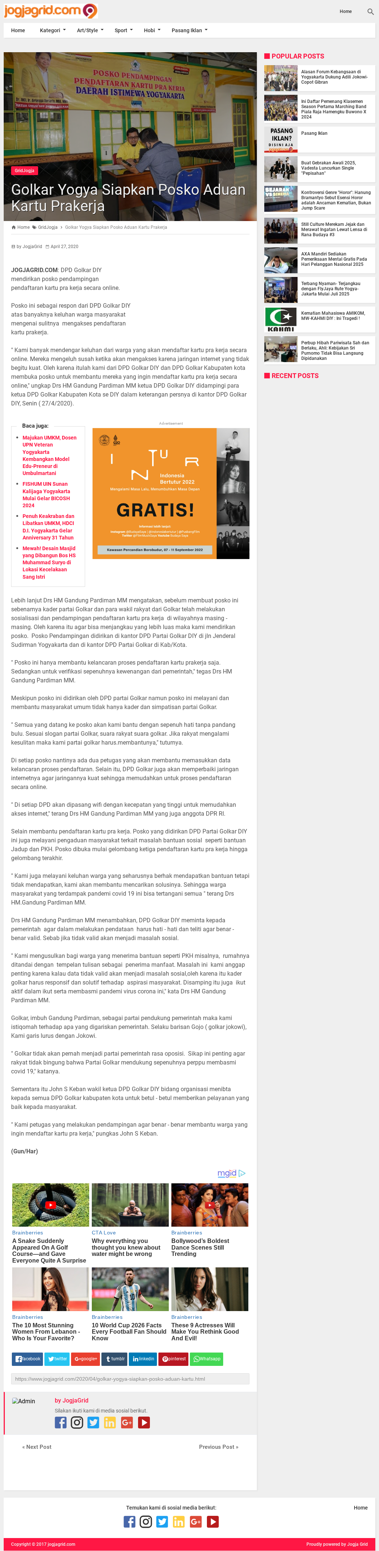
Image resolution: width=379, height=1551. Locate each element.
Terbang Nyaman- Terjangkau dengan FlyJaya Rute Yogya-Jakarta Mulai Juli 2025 (330, 289)
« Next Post (36, 1447)
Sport (121, 30)
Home (346, 11)
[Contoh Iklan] (171, 557)
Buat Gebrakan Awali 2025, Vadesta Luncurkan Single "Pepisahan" (328, 168)
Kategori (50, 30)
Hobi (149, 30)
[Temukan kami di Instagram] (77, 1422)
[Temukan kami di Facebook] (60, 1422)
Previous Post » (218, 1447)
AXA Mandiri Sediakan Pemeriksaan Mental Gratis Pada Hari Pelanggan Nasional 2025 (334, 259)
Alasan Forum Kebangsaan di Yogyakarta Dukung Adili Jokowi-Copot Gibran (334, 77)
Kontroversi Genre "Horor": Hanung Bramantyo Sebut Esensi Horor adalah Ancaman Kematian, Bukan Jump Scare (336, 200)
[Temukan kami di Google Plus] (127, 1422)
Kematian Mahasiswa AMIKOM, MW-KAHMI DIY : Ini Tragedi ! (333, 316)
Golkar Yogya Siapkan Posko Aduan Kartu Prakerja (128, 198)
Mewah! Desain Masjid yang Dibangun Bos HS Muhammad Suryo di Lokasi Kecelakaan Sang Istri (49, 562)
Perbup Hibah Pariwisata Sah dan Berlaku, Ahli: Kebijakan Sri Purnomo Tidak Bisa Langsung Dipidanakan (335, 350)
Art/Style (87, 30)
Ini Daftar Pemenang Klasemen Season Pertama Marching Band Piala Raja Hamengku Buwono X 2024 (333, 109)
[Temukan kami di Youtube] (144, 1422)
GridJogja (24, 170)
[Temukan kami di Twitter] (93, 1422)
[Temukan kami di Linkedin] (110, 1422)
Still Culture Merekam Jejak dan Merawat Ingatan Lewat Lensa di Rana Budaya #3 (334, 229)
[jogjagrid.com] (59, 11)
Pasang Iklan (187, 30)
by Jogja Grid (354, 1544)
